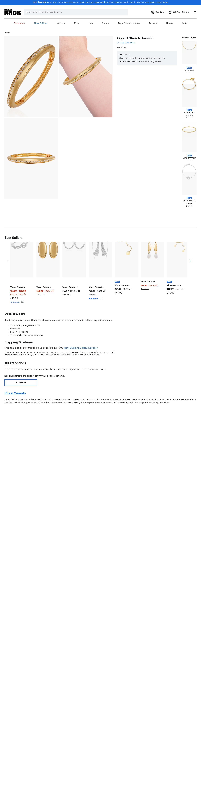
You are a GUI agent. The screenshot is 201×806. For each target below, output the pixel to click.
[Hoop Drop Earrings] (74, 259)
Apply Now (162, 2)
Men (76, 23)
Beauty (153, 23)
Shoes (105, 23)
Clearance (19, 23)
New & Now (40, 23)
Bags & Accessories (129, 23)
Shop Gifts (20, 382)
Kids (90, 23)
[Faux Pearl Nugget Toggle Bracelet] (22, 259)
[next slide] (190, 253)
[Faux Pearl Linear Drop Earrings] (152, 259)
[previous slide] (7, 253)
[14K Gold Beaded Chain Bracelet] (189, 52)
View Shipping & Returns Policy (81, 348)
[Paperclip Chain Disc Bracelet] (126, 259)
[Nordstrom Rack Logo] (12, 12)
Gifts (184, 23)
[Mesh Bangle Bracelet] (189, 140)
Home (169, 23)
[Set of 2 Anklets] (178, 259)
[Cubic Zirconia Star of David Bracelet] (189, 183)
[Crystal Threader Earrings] (100, 259)
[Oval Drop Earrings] (48, 259)
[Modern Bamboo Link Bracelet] (189, 95)
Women (61, 23)
